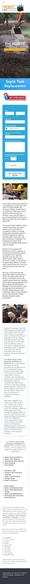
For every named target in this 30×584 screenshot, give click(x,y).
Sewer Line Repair (11, 480)
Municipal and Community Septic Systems (13, 497)
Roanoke (7, 551)
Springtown (8, 553)
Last (17, 116)
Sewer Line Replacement (13, 494)
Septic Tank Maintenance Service (13, 491)
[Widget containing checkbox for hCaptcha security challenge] (15, 165)
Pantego (7, 547)
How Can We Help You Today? (13, 141)
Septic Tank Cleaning (12, 459)
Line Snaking (9, 465)
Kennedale (8, 545)
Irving (6, 541)
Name (7, 110)
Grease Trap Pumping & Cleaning (13, 473)
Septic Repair (9, 486)
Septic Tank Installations (13, 457)
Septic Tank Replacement (13, 488)
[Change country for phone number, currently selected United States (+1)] (7, 128)
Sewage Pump (10, 478)
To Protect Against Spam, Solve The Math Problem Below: (15, 155)
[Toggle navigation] (3, 2)
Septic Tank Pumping (12, 476)
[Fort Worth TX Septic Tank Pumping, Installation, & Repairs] (12, 8)
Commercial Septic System (14, 461)
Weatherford (9, 555)
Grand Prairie (9, 539)
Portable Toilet (10, 471)
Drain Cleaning (9, 463)
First (6, 116)
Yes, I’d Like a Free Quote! (15, 174)
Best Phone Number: (11, 126)
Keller (6, 543)
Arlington (7, 537)
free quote (10, 563)
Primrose (7, 549)
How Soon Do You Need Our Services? (13, 133)
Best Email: (8, 119)
